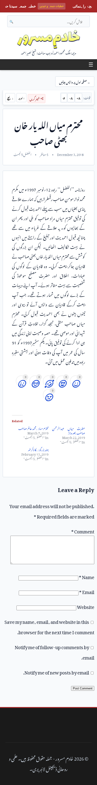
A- (71, 97)
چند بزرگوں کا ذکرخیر (38, 449)
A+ (78, 97)
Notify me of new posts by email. (56, 671)
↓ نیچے (10, 97)
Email (86, 591)
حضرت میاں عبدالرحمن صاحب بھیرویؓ (68, 430)
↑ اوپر (21, 97)
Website (85, 606)
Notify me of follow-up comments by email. (54, 651)
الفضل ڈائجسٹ (22, 154)
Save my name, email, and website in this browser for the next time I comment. (49, 626)
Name (86, 576)
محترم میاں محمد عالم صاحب (33, 428)
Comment (82, 530)
